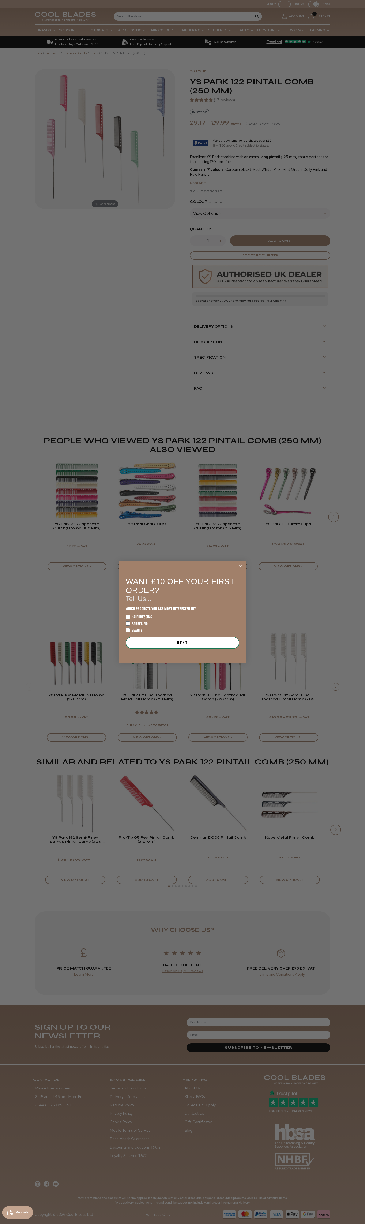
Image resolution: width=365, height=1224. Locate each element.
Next (182, 642)
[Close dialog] (240, 566)
